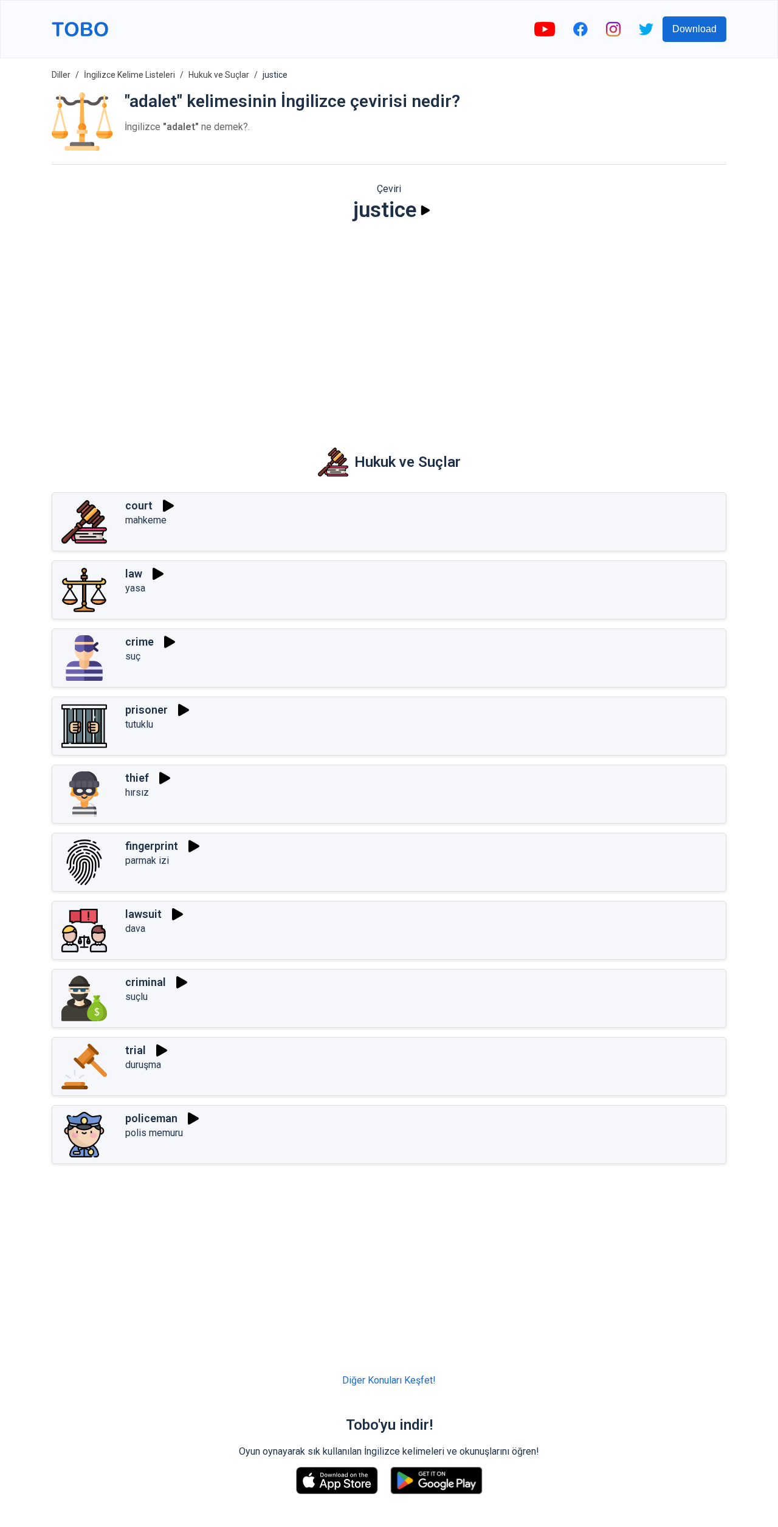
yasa (135, 588)
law (133, 573)
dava (135, 928)
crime (139, 641)
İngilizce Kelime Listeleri (129, 75)
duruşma (143, 1064)
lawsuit (143, 914)
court (139, 505)
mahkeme (146, 520)
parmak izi (147, 860)
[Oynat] (425, 210)
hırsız (137, 792)
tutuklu (139, 724)
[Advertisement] (389, 326)
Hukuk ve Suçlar (218, 75)
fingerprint (151, 845)
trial (135, 1050)
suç (132, 656)
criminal (145, 982)
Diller (61, 75)
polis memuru (154, 1133)
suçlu (136, 996)
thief (137, 777)
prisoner (146, 709)
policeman (151, 1118)
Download (694, 29)
